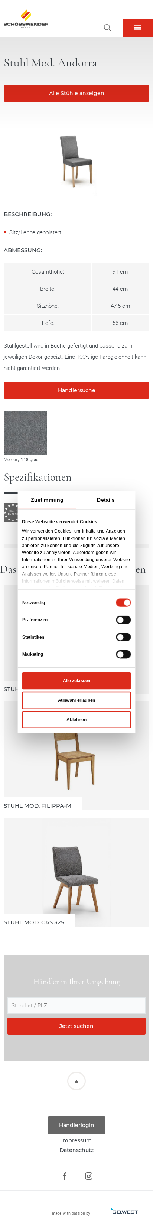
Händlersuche (76, 390)
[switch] (123, 620)
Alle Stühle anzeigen (76, 93)
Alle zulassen (76, 680)
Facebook (64, 1176)
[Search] (108, 28)
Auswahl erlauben (76, 700)
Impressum (76, 1140)
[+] (25, 433)
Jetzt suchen (76, 1026)
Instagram (88, 1176)
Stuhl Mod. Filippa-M (76, 755)
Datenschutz (76, 1150)
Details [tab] (106, 500)
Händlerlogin (76, 1125)
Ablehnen (76, 719)
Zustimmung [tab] (47, 500)
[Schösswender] (26, 18)
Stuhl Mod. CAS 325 (76, 872)
